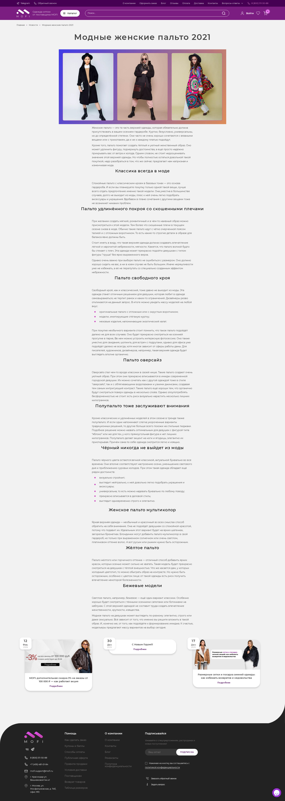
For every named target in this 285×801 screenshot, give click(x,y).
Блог (163, 3)
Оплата (186, 3)
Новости (33, 25)
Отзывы (174, 3)
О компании (129, 3)
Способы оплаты (75, 751)
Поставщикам (73, 775)
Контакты (213, 3)
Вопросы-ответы (231, 3)
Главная (21, 25)
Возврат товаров (75, 781)
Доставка (199, 3)
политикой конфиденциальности (162, 767)
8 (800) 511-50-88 (259, 3)
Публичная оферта (76, 757)
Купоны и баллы (75, 746)
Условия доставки (76, 769)
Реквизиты (111, 757)
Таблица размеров (76, 787)
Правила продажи (76, 763)
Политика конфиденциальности (118, 765)
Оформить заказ (148, 3)
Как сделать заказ (75, 740)
